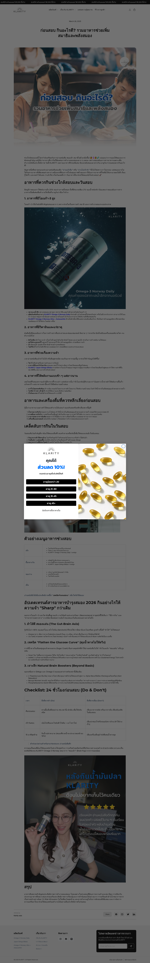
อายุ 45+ (51, 503)
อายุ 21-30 (51, 489)
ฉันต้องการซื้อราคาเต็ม (51, 510)
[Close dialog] (123, 446)
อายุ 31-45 (51, 496)
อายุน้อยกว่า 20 (51, 482)
